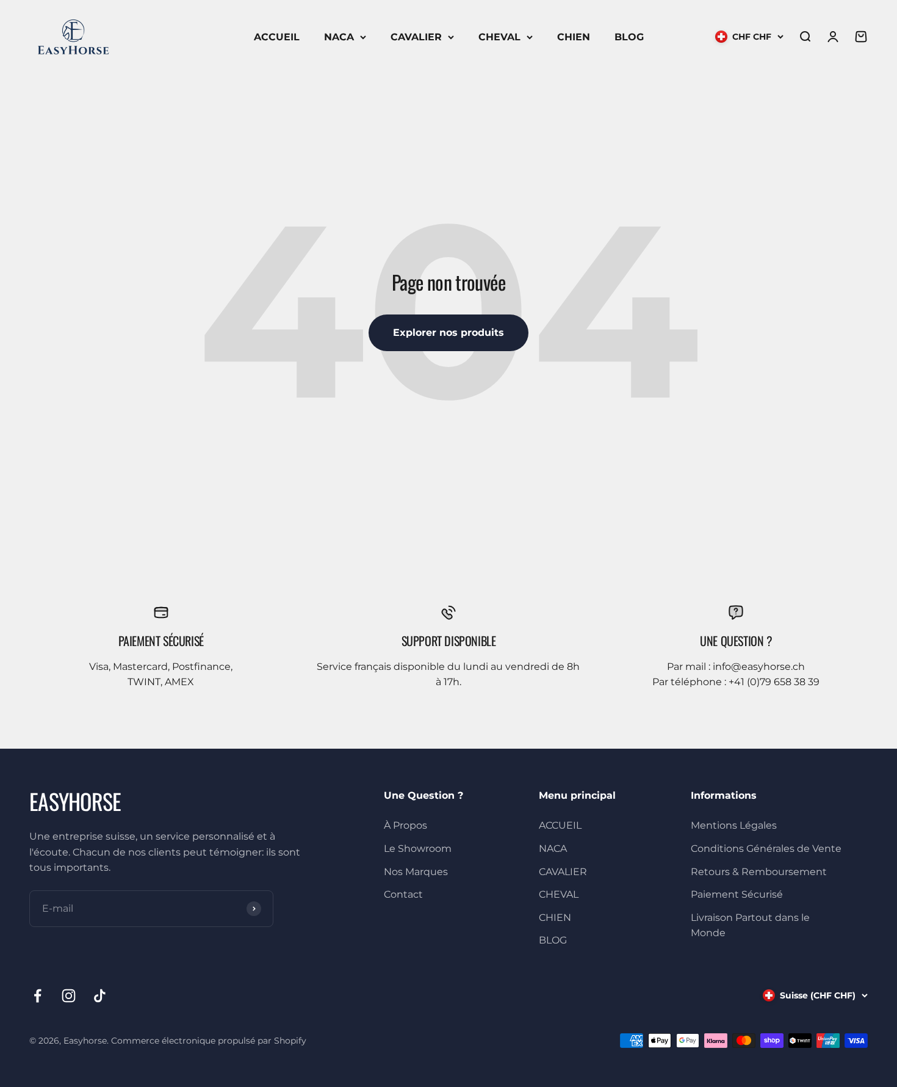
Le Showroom (418, 848)
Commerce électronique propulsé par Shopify (208, 1040)
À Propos (405, 825)
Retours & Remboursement (759, 872)
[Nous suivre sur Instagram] (68, 995)
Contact (403, 894)
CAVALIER (416, 37)
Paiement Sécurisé (737, 894)
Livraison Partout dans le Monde (750, 925)
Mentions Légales (734, 825)
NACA (339, 37)
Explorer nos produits (448, 332)
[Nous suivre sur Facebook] (37, 995)
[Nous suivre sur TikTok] (100, 995)
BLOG (629, 37)
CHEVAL (499, 37)
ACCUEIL (277, 37)
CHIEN (573, 37)
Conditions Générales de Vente (766, 848)
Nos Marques (416, 872)
